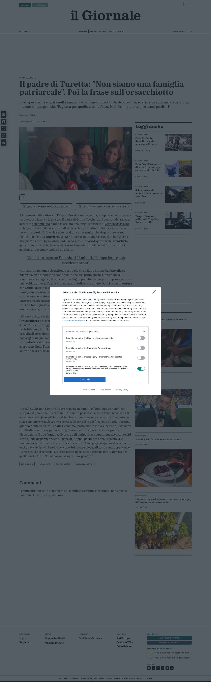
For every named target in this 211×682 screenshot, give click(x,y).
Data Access (105, 389)
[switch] (141, 338)
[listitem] (105, 331)
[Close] (155, 292)
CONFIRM (85, 379)
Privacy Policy (122, 389)
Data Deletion (89, 389)
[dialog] (105, 341)
